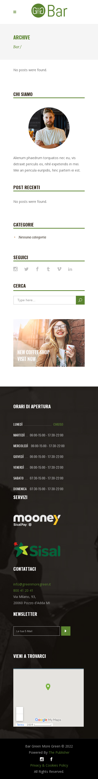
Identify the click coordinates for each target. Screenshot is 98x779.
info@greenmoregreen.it (32, 584)
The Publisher (59, 752)
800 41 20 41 (23, 590)
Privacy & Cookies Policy (49, 765)
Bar (16, 47)
